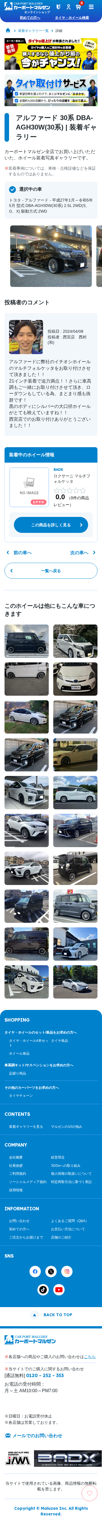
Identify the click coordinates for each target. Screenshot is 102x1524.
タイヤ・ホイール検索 (72, 18)
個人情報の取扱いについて (71, 1174)
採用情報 (16, 1190)
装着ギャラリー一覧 (33, 31)
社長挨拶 (16, 1166)
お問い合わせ (19, 1221)
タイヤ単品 (59, 1041)
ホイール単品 (19, 1053)
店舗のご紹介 (61, 1237)
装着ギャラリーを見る (26, 1127)
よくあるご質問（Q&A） (70, 1221)
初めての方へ (30, 18)
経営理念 (58, 1157)
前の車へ (23, 552)
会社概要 (16, 1157)
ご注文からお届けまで (26, 1237)
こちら (90, 1356)
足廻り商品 (17, 1073)
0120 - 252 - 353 (45, 1375)
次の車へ (79, 552)
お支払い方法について (68, 1229)
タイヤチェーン (21, 1096)
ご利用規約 (17, 1174)
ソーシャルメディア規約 (27, 1182)
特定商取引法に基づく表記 (71, 1182)
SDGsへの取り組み (65, 1166)
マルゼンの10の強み (66, 1127)
